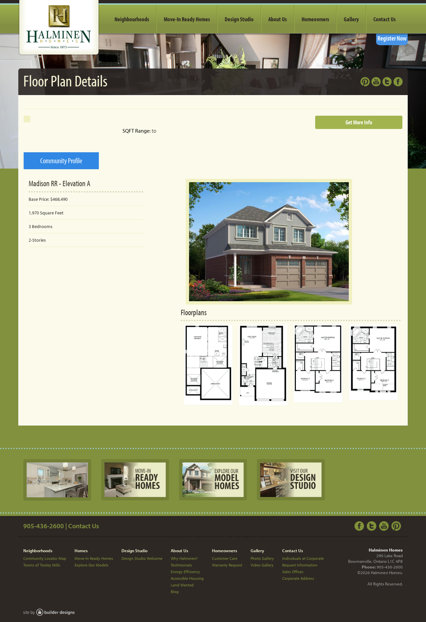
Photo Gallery (262, 558)
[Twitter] (372, 525)
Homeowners (315, 19)
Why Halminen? (184, 558)
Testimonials (181, 564)
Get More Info (358, 122)
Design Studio (239, 19)
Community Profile (61, 160)
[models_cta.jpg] (213, 479)
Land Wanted (182, 584)
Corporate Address (298, 578)
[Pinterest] (397, 525)
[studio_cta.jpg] (291, 479)
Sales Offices (293, 571)
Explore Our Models (91, 564)
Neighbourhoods (131, 19)
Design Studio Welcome (141, 558)
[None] (57, 479)
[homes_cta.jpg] (135, 479)
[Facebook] (360, 525)
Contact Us (384, 19)
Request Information (300, 564)
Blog (175, 591)
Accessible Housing (187, 578)
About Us (277, 19)
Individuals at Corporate (303, 558)
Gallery (351, 19)
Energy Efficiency (185, 571)
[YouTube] (384, 525)
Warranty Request (227, 564)
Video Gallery (262, 564)
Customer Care (224, 558)
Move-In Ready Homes (187, 19)
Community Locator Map (44, 558)
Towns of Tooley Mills (41, 564)
